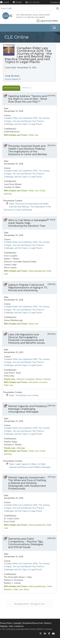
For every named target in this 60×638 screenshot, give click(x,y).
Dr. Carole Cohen (11, 518)
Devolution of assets (38, 382)
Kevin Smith (9, 521)
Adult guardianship (37, 271)
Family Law (9, 379)
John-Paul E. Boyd (12, 373)
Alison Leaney (10, 267)
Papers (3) (26, 88)
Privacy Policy (6, 623)
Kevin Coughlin (10, 256)
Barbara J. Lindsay (12, 583)
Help (11, 626)
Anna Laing (9, 376)
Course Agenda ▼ (13, 79)
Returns (47, 623)
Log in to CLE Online (49, 20)
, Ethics (26, 589)
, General (46, 379)
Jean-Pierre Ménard (12, 184)
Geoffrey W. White (12, 187)
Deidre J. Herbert (11, 259)
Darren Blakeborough (13, 320)
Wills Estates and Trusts (16, 135)
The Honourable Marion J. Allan (18, 577)
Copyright (17, 623)
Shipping (4, 626)
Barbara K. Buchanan (13, 580)
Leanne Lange (10, 264)
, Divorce (38, 379)
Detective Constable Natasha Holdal (20, 261)
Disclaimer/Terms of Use (33, 623)
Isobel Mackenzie (12, 131)
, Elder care (17, 589)
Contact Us (55, 2)
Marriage (21, 448)
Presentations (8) (11, 88)
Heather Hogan (10, 442)
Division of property (25, 379)
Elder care (33, 135)
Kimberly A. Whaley (13, 444)
